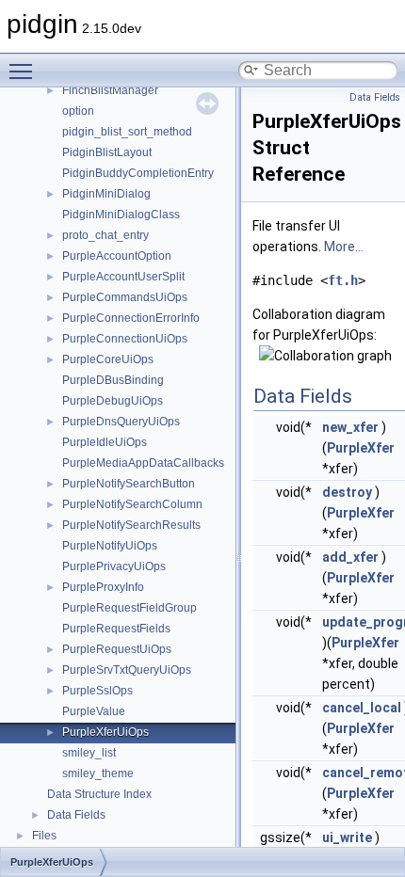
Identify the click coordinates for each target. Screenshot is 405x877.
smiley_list (89, 752)
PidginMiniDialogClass (121, 214)
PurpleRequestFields (116, 628)
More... (344, 246)
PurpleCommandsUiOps (124, 297)
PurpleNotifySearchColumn (132, 504)
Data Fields (76, 814)
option (78, 111)
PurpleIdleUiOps (104, 442)
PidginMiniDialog (106, 193)
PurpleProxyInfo (103, 587)
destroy (347, 492)
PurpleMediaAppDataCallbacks (143, 463)
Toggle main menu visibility (24, 71)
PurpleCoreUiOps (108, 359)
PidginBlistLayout (107, 152)
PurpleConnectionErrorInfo (131, 318)
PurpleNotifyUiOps (109, 545)
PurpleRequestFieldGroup (129, 607)
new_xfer (350, 427)
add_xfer (350, 557)
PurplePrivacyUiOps (114, 566)
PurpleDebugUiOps (112, 400)
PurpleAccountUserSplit (123, 276)
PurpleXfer (361, 447)
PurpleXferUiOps (105, 732)
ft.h (343, 280)
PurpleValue (93, 711)
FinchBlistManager (110, 90)
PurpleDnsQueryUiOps (121, 421)
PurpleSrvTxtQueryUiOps (126, 670)
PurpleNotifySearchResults (131, 525)
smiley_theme (98, 773)
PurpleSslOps (97, 690)
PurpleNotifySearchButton (128, 483)
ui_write (347, 837)
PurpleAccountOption (116, 256)
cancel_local (361, 707)
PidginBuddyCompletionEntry (138, 173)
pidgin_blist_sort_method (127, 131)
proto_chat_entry (105, 235)
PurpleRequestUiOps (116, 649)
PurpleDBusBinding (113, 380)
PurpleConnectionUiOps (124, 338)
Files (44, 835)
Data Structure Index (99, 794)
